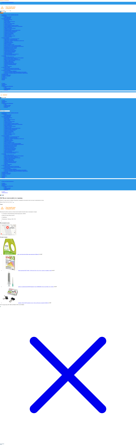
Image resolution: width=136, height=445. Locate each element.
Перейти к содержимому (4, 0)
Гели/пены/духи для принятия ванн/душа (11, 38)
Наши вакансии (7, 89)
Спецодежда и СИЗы (6, 67)
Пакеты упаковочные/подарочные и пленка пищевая (13, 57)
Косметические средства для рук (10, 50)
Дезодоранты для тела (8, 41)
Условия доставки (7, 88)
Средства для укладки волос (9, 49)
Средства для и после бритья (9, 52)
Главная (3, 83)
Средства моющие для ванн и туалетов (11, 25)
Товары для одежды (7, 34)
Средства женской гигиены (9, 44)
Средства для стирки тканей (9, 23)
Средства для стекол (8, 29)
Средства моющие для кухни (9, 21)
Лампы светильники (8, 66)
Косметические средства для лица (10, 48)
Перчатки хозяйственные (8, 61)
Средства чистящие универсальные (10, 31)
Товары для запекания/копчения (10, 64)
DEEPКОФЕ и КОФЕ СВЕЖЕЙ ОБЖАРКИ (10, 14)
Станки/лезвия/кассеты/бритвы (10, 51)
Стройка (3, 76)
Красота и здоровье (5, 37)
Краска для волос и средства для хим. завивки (12, 45)
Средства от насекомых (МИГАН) (10, 71)
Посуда (3, 79)
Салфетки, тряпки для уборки (9, 60)
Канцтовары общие (7, 16)
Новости (3, 85)
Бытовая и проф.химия (6, 18)
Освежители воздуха (8, 24)
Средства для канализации (9, 33)
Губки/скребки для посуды (9, 56)
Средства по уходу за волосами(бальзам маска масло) (14, 46)
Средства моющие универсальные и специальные (13, 26)
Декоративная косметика (8, 42)
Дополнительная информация (7, 86)
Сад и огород (4, 77)
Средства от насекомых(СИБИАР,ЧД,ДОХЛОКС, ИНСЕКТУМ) (16, 73)
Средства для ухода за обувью (9, 35)
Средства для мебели (8, 36)
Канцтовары (4, 15)
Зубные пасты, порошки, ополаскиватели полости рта (14, 40)
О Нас (5, 87)
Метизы (3, 78)
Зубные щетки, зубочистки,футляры (10, 39)
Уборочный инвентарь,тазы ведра (10, 63)
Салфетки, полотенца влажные (10, 28)
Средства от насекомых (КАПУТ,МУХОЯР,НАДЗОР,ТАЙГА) (15, 72)
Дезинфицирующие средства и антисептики (12, 30)
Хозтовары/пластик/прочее (9, 62)
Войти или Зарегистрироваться (7, 2)
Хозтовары (4, 55)
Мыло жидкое (6, 20)
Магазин (4, 84)
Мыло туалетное (7, 22)
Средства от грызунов (6, 75)
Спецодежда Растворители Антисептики (11, 68)
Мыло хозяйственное (8, 27)
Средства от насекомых (6, 70)
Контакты (6, 107)
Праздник (6, 65)
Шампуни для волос (8, 43)
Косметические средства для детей (10, 47)
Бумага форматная (7, 17)
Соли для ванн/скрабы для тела (10, 54)
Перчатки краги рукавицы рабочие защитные (12, 69)
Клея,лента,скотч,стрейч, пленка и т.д (11, 58)
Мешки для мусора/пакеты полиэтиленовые (12, 59)
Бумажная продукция (8, 19)
